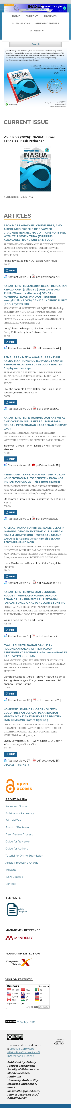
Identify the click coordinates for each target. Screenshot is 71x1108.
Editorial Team (14, 820)
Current (31, 16)
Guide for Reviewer (17, 841)
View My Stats (26, 1022)
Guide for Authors (16, 848)
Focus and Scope (16, 806)
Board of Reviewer (17, 827)
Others (36, 30)
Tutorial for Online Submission (24, 855)
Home (16, 16)
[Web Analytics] (10, 1022)
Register (44, 6)
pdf (12, 270)
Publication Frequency (19, 813)
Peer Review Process (19, 834)
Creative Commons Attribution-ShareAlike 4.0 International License (23, 1052)
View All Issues (15, 765)
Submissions (21, 23)
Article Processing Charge (21, 862)
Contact (10, 883)
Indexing (11, 869)
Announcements (47, 23)
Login (58, 6)
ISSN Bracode (14, 876)
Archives (50, 16)
